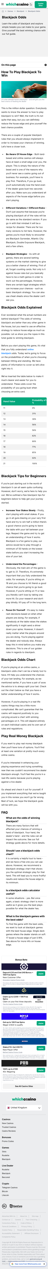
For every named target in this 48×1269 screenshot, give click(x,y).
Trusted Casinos (9, 1127)
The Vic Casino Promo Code (12, 1004)
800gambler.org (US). (16, 1261)
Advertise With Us (8, 1216)
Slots (4, 1151)
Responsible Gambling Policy (28, 1230)
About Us (23, 1216)
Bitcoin (5, 1191)
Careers (18, 1220)
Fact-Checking (31, 1220)
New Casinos (7, 1123)
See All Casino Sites (24, 1086)
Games (5, 1147)
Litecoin (5, 1195)
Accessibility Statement (11, 1233)
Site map (35, 1216)
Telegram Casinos (9, 1187)
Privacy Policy (26, 1226)
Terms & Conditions (9, 1226)
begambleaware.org (8, 1080)
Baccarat (6, 1177)
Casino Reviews (9, 1131)
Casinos (6, 1119)
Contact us (6, 1220)
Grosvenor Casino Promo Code (13, 980)
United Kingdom (19, 1107)
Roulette (5, 1155)
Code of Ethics (26, 1223)
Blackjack (6, 1159)
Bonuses (6, 1137)
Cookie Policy (7, 1230)
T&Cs (41, 984)
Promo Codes (8, 1141)
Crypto (5, 1183)
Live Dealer (7, 1165)
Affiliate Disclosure (32, 1233)
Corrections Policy (9, 1223)
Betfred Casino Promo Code (12, 1052)
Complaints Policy (8, 1237)
